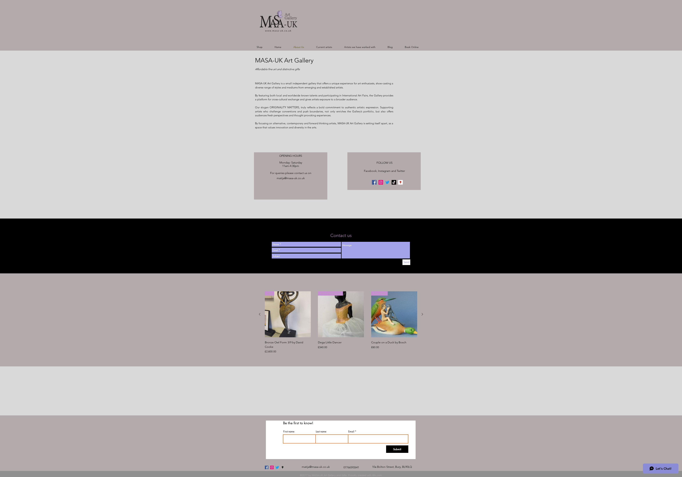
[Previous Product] (260, 314)
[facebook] (374, 182)
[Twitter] (387, 182)
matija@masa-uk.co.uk (291, 178)
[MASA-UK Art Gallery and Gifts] (380, 182)
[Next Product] (422, 314)
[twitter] (277, 467)
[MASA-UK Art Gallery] (272, 467)
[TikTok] (394, 182)
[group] (341, 322)
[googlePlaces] (400, 182)
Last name (321, 431)
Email (351, 431)
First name (288, 431)
